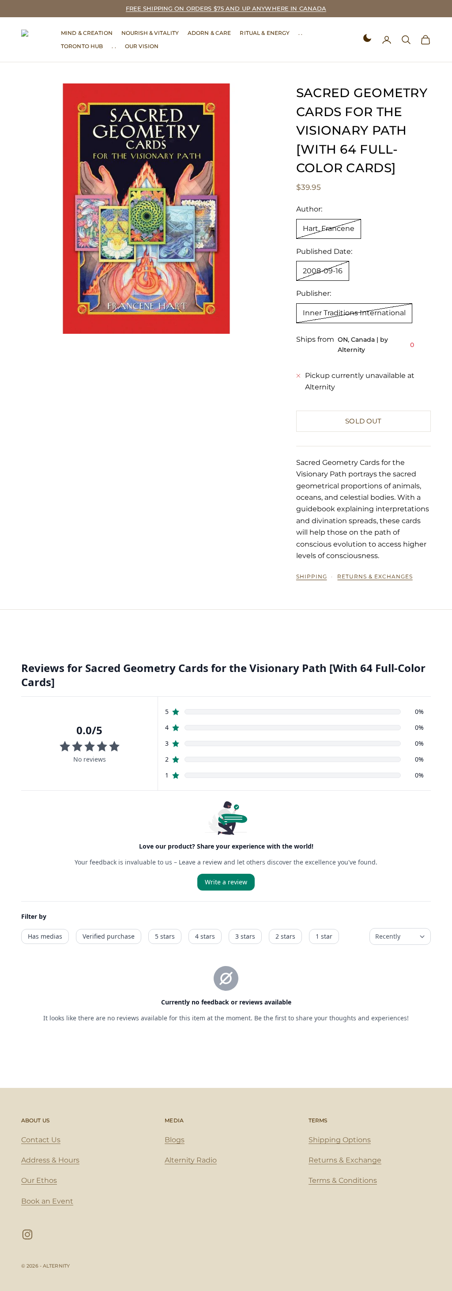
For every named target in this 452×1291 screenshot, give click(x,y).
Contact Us (40, 1140)
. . (300, 33)
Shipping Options (340, 1140)
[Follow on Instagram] (27, 1234)
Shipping (311, 576)
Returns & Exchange (345, 1160)
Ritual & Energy (265, 33)
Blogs (175, 1140)
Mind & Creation (87, 33)
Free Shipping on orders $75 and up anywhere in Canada (226, 8)
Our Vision (141, 46)
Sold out (363, 421)
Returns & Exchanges (374, 576)
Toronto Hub (82, 46)
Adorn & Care (209, 33)
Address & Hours (50, 1160)
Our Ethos (39, 1180)
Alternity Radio (191, 1160)
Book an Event (47, 1201)
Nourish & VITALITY (150, 33)
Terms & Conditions (343, 1180)
